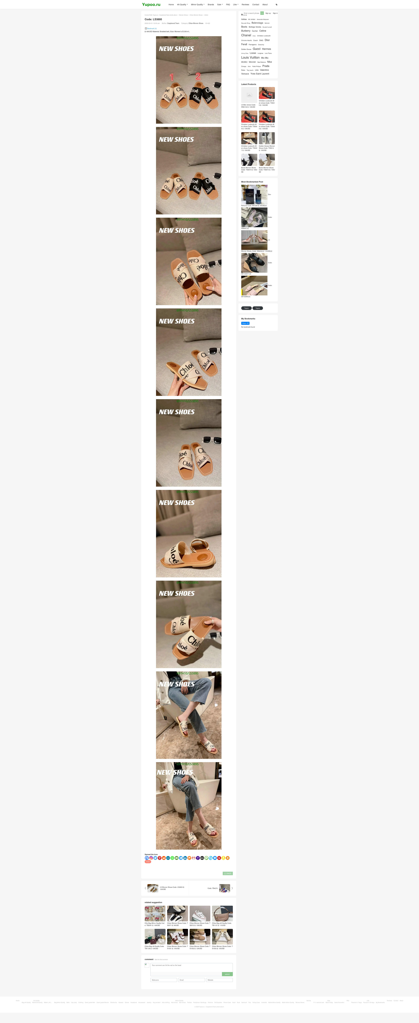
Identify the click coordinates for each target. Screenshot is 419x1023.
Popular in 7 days (356, 1002)
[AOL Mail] (202, 858)
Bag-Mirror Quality (59, 1002)
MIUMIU (244, 62)
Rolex (243, 70)
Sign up (268, 13)
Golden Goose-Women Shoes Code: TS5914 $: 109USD (267, 148)
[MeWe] (168, 858)
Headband (134, 1002)
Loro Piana (268, 53)
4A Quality (181, 4)
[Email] (177, 858)
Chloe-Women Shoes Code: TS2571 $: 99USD (177, 924)
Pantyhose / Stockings (199, 1002)
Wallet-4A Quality (37, 1002)
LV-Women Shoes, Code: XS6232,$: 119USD (256, 245)
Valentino (264, 69)
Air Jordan (251, 19)
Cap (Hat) (74, 1002)
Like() (227, 873)
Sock (238, 1002)
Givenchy (261, 45)
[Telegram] (181, 858)
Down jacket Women (103, 1002)
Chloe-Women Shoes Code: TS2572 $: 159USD (200, 924)
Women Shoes (183, 15)
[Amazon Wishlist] (223, 858)
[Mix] (189, 858)
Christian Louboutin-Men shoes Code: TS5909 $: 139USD (249, 126)
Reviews (245, 4)
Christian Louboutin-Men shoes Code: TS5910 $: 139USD (267, 103)
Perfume (210, 1002)
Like (235, 4)
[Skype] (211, 858)
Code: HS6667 (256, 222)
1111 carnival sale (318, 1002)
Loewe (253, 52)
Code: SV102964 (256, 291)
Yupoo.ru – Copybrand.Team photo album (211, 1007)
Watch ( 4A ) (47, 1002)
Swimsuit (244, 1002)
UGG (256, 70)
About (265, 4)
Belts (68, 1002)
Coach (255, 40)
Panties (189, 1002)
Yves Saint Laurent (260, 73)
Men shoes (182, 1002)
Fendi (244, 44)
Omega (243, 66)
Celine (262, 30)
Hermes (266, 49)
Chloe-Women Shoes (196, 15)
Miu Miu (264, 57)
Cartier (255, 31)
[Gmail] (194, 858)
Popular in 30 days (368, 1002)
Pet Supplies (218, 1002)
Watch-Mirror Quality (288, 1002)
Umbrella (264, 1002)
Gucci (256, 48)
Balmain (267, 23)
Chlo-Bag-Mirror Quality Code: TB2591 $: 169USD (154, 924)
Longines (260, 53)
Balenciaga (257, 22)
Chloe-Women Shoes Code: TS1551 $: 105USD (177, 947)
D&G (261, 40)
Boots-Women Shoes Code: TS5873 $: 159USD (267, 170)
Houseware (141, 1002)
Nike (269, 61)
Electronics (113, 1002)
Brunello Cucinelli (267, 27)
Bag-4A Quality (26, 1002)
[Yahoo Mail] (198, 858)
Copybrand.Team (173, 23)
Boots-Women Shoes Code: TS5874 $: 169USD (249, 170)
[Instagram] (151, 858)
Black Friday (329, 1002)
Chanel (246, 35)
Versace (245, 73)
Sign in (275, 13)
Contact (255, 4)
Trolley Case (256, 1002)
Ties (249, 1002)
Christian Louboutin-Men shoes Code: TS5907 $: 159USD (249, 148)
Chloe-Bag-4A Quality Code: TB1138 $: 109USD (154, 947)
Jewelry (149, 1002)
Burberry (245, 30)
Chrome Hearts (246, 40)
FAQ (228, 4)
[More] (228, 858)
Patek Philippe (256, 66)
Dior (267, 40)
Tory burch (250, 70)
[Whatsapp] (172, 858)
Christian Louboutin (264, 36)
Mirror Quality (197, 4)
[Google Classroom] (219, 858)
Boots (244, 26)
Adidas (244, 19)
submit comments (227, 974)
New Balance (261, 62)
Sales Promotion (339, 1002)
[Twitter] (155, 858)
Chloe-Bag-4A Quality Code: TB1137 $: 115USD (222, 924)
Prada (265, 66)
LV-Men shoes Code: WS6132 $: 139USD (248, 106)
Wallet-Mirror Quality (274, 1002)
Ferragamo (253, 44)
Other (249, 66)
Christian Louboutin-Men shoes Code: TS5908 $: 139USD (267, 126)
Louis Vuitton (250, 57)
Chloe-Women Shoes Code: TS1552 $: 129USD (200, 947)
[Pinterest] (159, 858)
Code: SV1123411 (256, 268)
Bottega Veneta (255, 27)
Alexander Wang (245, 23)
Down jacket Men (90, 1002)
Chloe (148, 862)
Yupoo (246, 308)
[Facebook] (147, 858)
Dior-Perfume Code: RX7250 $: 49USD (256, 200)
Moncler (252, 61)
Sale (219, 4)
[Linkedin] (185, 858)
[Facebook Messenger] (215, 858)
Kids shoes (174, 1002)
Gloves (127, 1002)
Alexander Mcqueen (263, 19)
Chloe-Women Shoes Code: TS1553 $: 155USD (222, 947)
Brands (211, 4)
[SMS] (206, 858)
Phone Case (227, 1002)
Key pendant (156, 1002)
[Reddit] (164, 858)
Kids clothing (166, 1002)
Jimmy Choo (244, 53)
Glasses (120, 1002)
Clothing (80, 1002)
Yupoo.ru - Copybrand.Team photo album (165, 15)
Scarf (233, 1002)
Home (171, 4)
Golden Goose (246, 49)
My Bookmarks (380, 1002)
